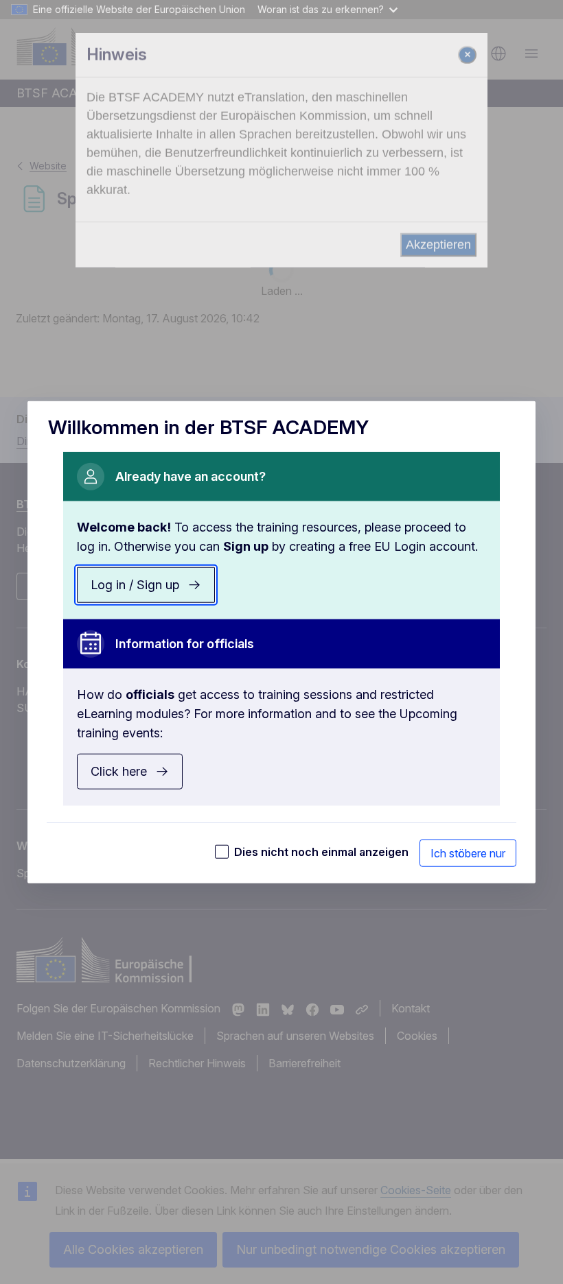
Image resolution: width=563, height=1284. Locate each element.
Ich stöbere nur (467, 852)
